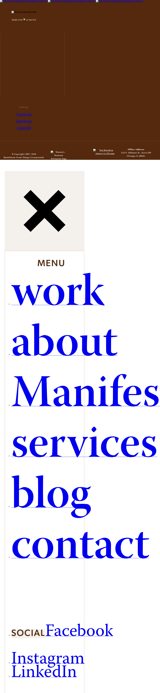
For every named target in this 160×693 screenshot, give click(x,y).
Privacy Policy (35, 161)
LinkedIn (24, 128)
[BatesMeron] (71, 1)
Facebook (24, 114)
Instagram (24, 121)
